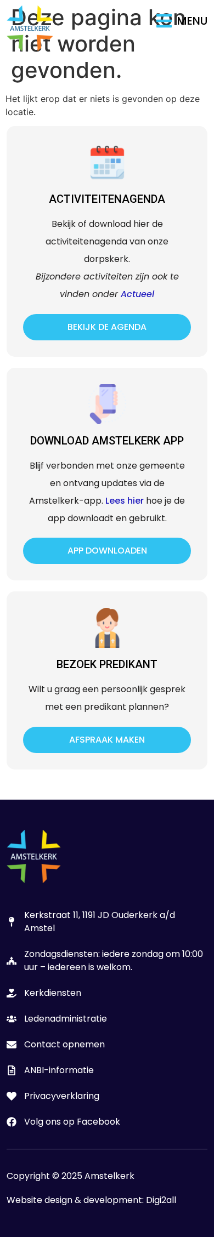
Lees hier (124, 500)
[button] (181, 20)
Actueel (137, 294)
